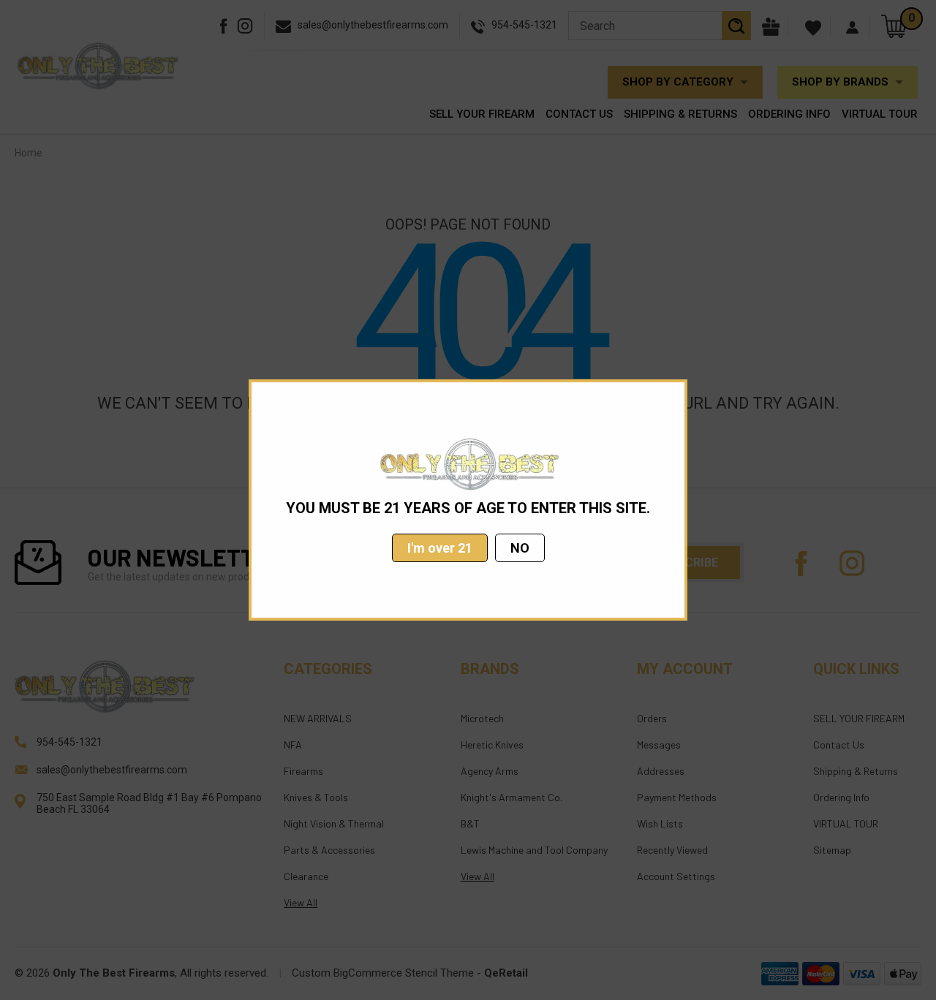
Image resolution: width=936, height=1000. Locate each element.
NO (519, 548)
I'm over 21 (439, 548)
